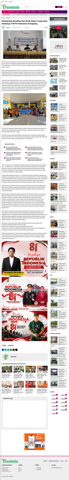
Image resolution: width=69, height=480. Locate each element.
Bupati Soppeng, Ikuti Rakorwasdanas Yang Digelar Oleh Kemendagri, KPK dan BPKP (42, 375)
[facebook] (58, 1)
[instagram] (62, 1)
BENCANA (63, 395)
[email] (13, 350)
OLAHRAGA (64, 406)
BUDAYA (54, 398)
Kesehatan (40, 11)
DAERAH (4, 345)
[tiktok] (66, 1)
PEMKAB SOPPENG (55, 410)
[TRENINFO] (10, 8)
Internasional (11, 11)
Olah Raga (47, 11)
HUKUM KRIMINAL (55, 402)
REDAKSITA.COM (5, 467)
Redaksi (45, 461)
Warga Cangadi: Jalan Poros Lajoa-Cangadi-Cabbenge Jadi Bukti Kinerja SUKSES (63, 67)
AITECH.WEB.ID (5, 469)
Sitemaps (10, 1)
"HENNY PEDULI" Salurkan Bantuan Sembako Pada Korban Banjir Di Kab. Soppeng (30, 375)
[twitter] (60, 1)
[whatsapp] (8, 350)
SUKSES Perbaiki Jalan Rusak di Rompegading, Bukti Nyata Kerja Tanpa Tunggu (63, 87)
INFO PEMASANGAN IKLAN (56, 467)
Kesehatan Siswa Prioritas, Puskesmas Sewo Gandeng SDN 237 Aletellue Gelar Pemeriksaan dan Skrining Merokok (35, 159)
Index (6, 1)
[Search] (39, 7)
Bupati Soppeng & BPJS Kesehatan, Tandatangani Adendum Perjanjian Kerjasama (13, 159)
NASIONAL (54, 406)
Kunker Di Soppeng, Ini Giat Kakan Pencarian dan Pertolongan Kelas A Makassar (35, 154)
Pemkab (33, 11)
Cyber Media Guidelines (54, 461)
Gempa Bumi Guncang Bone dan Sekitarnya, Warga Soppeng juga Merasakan (63, 80)
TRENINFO (11, 476)
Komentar (39, 469)
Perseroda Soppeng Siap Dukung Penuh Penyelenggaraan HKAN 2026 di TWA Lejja (18, 375)
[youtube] (64, 1)
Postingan (39, 467)
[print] (11, 350)
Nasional (17, 11)
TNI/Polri (28, 11)
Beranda (3, 17)
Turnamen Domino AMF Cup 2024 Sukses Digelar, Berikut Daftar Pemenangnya (63, 94)
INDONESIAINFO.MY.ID (6, 471)
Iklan (66, 461)
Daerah (22, 11)
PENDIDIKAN (64, 410)
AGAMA (54, 395)
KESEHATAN (8, 17)
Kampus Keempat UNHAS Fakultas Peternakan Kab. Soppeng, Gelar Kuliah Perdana (13, 154)
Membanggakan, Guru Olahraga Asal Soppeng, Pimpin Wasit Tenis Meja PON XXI (63, 73)
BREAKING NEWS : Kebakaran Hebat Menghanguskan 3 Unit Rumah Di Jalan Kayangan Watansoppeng (63, 60)
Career (62, 461)
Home (3, 1)
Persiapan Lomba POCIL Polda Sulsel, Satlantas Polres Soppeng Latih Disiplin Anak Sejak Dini (7, 375)
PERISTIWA (54, 413)
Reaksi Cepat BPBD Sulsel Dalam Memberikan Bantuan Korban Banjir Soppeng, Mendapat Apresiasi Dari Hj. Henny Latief (35, 148)
